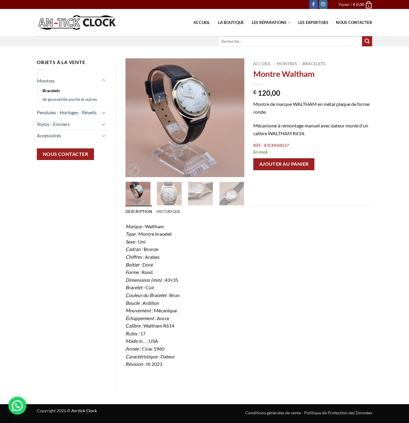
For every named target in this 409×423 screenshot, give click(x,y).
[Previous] (135, 118)
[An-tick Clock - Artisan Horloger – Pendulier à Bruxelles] (77, 22)
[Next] (234, 118)
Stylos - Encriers (53, 124)
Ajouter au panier (284, 164)
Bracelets (51, 90)
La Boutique (231, 22)
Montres (46, 80)
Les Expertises (313, 22)
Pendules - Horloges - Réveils (67, 112)
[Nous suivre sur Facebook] (313, 4)
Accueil (201, 22)
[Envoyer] (367, 41)
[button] (355, 4)
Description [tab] (138, 211)
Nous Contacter (354, 22)
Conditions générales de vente (273, 412)
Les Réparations (269, 22)
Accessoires (49, 135)
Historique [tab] (168, 211)
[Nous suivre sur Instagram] (323, 4)
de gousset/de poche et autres (70, 99)
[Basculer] (103, 80)
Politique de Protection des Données (338, 412)
